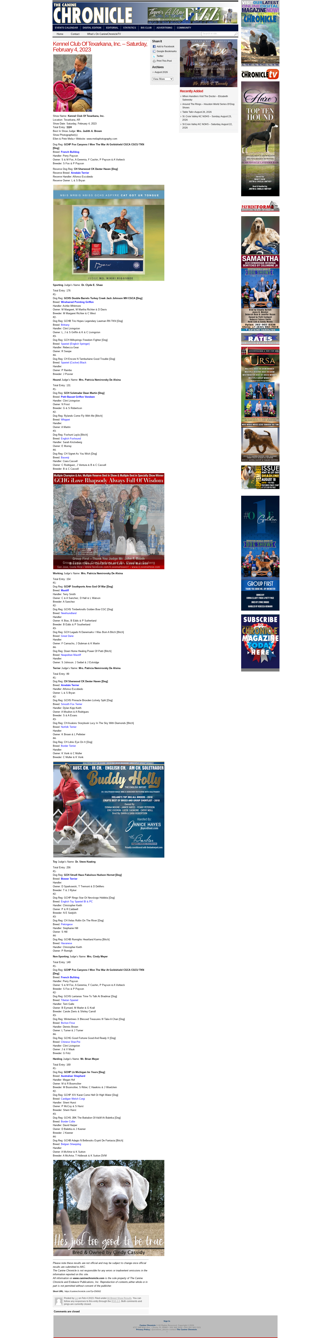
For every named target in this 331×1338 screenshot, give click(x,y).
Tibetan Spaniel (69, 1000)
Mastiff (65, 590)
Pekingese (67, 924)
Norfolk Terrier (68, 726)
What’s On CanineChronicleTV (104, 34)
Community (184, 27)
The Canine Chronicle (187, 1329)
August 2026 (161, 72)
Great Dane (67, 636)
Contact (75, 34)
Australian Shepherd (73, 1076)
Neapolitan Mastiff (71, 654)
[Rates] (260, 344)
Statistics (129, 27)
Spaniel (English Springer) (75, 343)
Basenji (65, 457)
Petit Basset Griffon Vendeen (78, 396)
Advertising (164, 27)
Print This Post (164, 61)
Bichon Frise (68, 1022)
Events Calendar (66, 27)
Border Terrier (68, 745)
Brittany (65, 324)
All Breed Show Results (119, 1298)
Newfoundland (68, 613)
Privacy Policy (143, 1329)
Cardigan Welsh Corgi (73, 1098)
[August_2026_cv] (260, 66)
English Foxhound (71, 438)
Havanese (66, 943)
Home (60, 34)
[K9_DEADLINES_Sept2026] (260, 488)
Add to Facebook (165, 46)
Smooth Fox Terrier (71, 704)
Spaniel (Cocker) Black (73, 362)
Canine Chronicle (148, 1325)
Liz (76, 1298)
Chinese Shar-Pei (70, 1041)
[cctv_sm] (260, 78)
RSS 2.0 (115, 1301)
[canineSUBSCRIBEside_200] (260, 670)
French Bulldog (70, 151)
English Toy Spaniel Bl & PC (77, 901)
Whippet (65, 419)
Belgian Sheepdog (71, 1144)
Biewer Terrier (69, 878)
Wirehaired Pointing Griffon (77, 302)
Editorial (112, 27)
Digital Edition (92, 27)
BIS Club (146, 27)
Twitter (160, 56)
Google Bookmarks (167, 51)
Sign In (167, 1321)
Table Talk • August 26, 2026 (197, 112)
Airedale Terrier (80, 172)
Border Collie (68, 1121)
